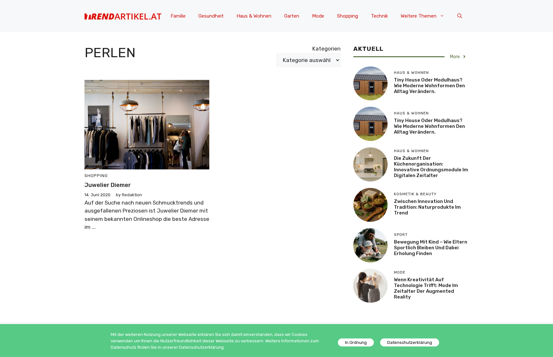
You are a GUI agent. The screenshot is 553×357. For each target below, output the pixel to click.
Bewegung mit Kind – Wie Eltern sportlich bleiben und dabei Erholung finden (430, 247)
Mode (318, 16)
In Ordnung (356, 342)
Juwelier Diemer (107, 185)
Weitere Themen (419, 16)
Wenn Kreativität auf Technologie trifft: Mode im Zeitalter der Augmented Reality (426, 288)
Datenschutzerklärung (409, 342)
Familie (178, 16)
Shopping (347, 16)
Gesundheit (211, 16)
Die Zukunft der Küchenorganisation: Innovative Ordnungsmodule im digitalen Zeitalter (431, 166)
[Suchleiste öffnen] (460, 16)
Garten (291, 16)
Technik (379, 16)
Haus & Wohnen (253, 16)
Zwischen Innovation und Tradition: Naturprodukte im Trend (427, 207)
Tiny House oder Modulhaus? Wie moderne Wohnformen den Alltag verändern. (429, 85)
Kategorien (326, 48)
